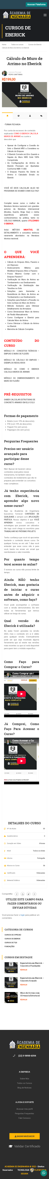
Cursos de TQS (11, 943)
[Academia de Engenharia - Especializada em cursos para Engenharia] (16, 15)
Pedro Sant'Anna (15, 74)
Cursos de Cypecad (13, 935)
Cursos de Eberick (12, 939)
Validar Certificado (27, 1146)
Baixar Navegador (25, 1136)
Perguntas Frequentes (24, 1113)
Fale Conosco (25, 1118)
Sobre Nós (24, 1078)
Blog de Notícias (24, 1088)
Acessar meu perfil (24, 1109)
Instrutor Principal (14, 72)
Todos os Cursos (24, 1083)
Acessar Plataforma (36, 4)
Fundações (10, 946)
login (23, 915)
